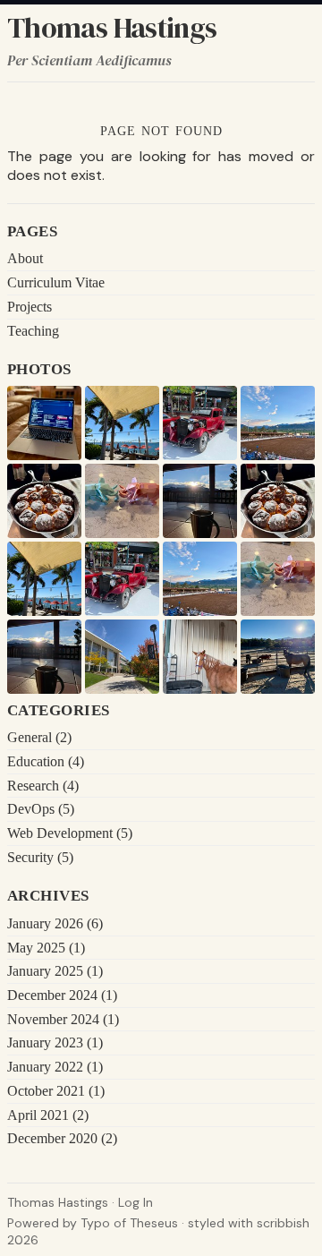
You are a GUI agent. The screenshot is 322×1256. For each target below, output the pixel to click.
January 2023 (55, 1042)
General (39, 737)
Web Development (69, 833)
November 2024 (63, 1019)
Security (40, 857)
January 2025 (55, 970)
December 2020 (62, 1138)
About (25, 258)
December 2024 (62, 995)
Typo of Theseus (129, 1223)
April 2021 (48, 1115)
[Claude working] (44, 423)
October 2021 (56, 1090)
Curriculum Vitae (56, 282)
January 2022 (55, 1066)
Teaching (33, 330)
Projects (29, 306)
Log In (135, 1202)
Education (45, 761)
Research (43, 785)
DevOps (40, 808)
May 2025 (46, 947)
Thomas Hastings (111, 27)
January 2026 (55, 923)
